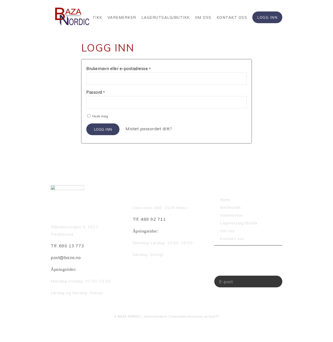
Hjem (225, 199)
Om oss (203, 17)
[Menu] (280, 30)
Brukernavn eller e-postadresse (118, 68)
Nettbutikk (230, 207)
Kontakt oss (232, 17)
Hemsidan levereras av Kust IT (194, 316)
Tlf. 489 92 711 (149, 219)
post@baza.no (66, 257)
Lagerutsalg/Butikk (165, 17)
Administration (155, 316)
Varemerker (122, 17)
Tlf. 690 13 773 (67, 246)
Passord (95, 92)
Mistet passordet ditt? (149, 128)
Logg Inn (267, 17)
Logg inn (103, 129)
